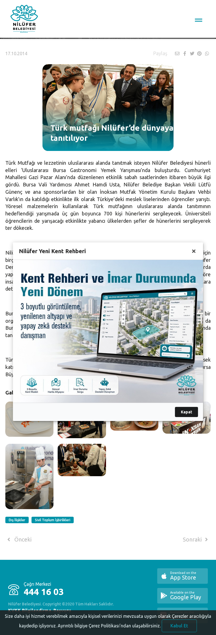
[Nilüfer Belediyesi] (24, 20)
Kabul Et (179, 625)
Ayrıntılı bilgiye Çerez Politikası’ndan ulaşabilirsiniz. (109, 625)
